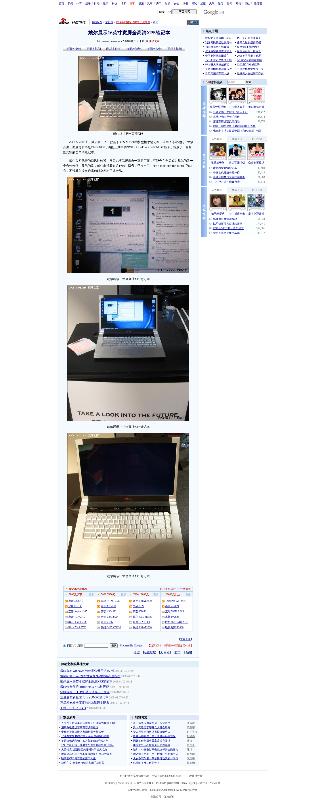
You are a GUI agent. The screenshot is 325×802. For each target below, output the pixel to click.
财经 (96, 3)
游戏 (167, 3)
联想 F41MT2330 (110, 600)
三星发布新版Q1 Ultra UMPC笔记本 (84, 697)
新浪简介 (110, 783)
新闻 (70, 3)
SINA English (188, 783)
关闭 (188, 652)
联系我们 (148, 783)
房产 (158, 3)
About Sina (123, 783)
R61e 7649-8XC (77, 627)
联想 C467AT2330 (111, 627)
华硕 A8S (138, 606)
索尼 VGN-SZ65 (174, 611)
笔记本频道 (174, 48)
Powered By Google (131, 645)
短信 (220, 3)
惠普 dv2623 (172, 616)
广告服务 (136, 783)
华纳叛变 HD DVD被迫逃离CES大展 (85, 692)
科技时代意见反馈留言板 (134, 775)
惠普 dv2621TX (141, 622)
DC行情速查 (183, 588)
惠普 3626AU (76, 600)
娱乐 (88, 3)
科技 (114, 3)
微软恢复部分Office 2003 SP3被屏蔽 (84, 687)
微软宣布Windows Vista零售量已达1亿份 (87, 671)
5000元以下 (75, 594)
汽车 (150, 3)
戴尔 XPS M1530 (142, 616)
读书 (185, 3)
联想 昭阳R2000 (174, 627)
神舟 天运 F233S (77, 622)
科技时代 (97, 22)
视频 (141, 3)
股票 (105, 3)
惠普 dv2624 (172, 606)
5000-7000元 (108, 594)
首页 (61, 3)
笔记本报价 (73, 48)
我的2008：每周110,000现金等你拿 (170, 645)
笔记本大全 (154, 48)
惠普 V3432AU (109, 616)
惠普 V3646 (139, 611)
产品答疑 (215, 783)
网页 (70, 645)
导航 (247, 3)
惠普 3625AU (108, 606)
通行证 (258, 3)
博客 (123, 3)
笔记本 (109, 22)
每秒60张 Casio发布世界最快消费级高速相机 (90, 676)
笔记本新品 (93, 48)
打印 (177, 652)
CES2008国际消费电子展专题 (133, 22)
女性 (176, 3)
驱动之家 (154, 41)
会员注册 (202, 783)
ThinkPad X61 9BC (175, 600)
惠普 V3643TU (109, 611)
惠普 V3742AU (77, 616)
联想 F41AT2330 (142, 600)
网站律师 (173, 783)
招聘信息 (161, 783)
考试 (194, 3)
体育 (79, 3)
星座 (203, 3)
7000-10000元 (141, 594)
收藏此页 (149, 652)
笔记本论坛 (134, 48)
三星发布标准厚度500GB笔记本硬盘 (84, 702)
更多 (91, 594)
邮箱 (238, 3)
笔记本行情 (113, 48)
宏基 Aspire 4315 (77, 611)
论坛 (136, 652)
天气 (211, 3)
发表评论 (185, 639)
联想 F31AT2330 (142, 627)
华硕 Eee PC (75, 606)
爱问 (229, 3)
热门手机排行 (168, 588)
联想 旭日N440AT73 (176, 622)
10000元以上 (173, 594)
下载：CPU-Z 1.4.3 (73, 708)
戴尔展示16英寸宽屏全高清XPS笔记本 (86, 681)
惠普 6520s (107, 622)
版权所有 (169, 796)
